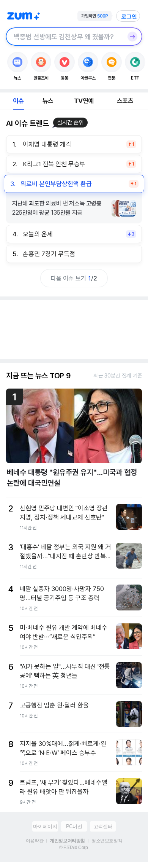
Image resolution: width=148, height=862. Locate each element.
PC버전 (74, 826)
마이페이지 (45, 826)
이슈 (18, 101)
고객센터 (102, 826)
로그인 (129, 16)
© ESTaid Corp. (74, 847)
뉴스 (48, 101)
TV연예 (83, 101)
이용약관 (34, 840)
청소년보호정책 (106, 840)
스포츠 (125, 101)
